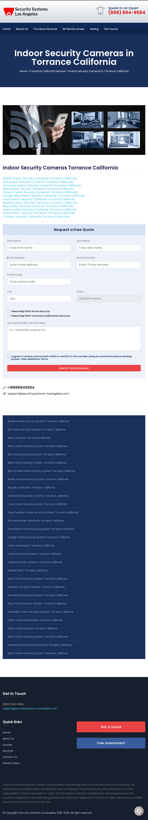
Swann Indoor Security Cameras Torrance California (40, 209)
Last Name (83, 241)
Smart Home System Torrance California (33, 628)
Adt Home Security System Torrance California (36, 429)
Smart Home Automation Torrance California (35, 620)
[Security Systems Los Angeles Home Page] (25, 11)
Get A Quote (111, 727)
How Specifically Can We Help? (26, 323)
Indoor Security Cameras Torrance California (35, 562)
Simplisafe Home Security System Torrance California (40, 611)
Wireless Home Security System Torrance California (40, 645)
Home (6, 29)
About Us (22, 29)
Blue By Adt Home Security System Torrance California (41, 471)
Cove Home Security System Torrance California (37, 504)
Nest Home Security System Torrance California (37, 578)
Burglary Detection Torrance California (31, 487)
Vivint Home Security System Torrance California (38, 636)
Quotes (7, 745)
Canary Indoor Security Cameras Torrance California (40, 192)
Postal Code (14, 274)
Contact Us (10, 757)
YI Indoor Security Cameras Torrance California (36, 217)
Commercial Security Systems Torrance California (38, 495)
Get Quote (111, 29)
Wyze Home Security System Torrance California (38, 653)
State (80, 291)
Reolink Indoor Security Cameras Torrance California (40, 203)
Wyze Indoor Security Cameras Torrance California (39, 213)
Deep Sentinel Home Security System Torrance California (43, 512)
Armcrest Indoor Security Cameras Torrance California (42, 185)
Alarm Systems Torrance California (29, 437)
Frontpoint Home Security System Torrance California (41, 529)
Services (8, 751)
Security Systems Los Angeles (37, 813)
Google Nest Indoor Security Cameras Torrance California (44, 196)
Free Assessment (111, 743)
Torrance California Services (48, 71)
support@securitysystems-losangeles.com (38, 394)
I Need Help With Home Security (30, 311)
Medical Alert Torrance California (28, 570)
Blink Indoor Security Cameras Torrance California (38, 189)
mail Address (16, 258)
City (9, 291)
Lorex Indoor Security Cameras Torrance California (39, 199)
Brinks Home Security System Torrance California (38, 479)
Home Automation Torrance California (31, 545)
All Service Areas (73, 29)
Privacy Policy (11, 763)
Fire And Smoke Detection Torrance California (36, 520)
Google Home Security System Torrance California (39, 537)
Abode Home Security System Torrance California (38, 421)
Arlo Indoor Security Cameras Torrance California (38, 182)
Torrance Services (45, 29)
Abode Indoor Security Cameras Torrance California (40, 178)
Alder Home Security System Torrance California (37, 446)
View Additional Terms (34, 359)
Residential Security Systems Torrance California (38, 595)
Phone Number (86, 258)
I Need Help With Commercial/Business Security (40, 315)
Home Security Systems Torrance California (35, 553)
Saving (94, 29)
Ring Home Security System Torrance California (37, 603)
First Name (14, 241)
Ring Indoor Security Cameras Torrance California (38, 206)
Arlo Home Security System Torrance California (37, 454)
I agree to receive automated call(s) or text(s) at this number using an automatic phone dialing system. (71, 357)
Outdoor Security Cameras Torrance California (36, 587)
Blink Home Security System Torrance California (37, 462)
